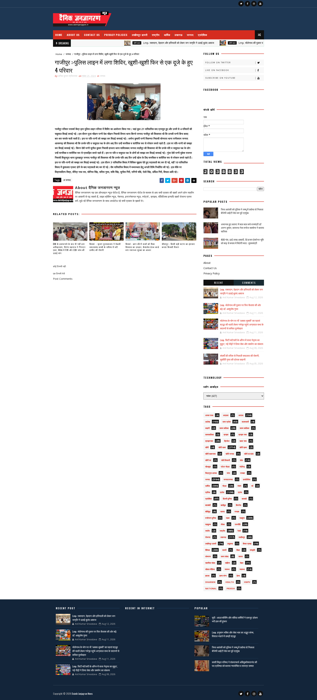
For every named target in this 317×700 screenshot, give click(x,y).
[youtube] (260, 3)
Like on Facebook (217, 70)
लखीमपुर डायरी (139, 35)
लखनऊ (179, 35)
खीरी (207, 447)
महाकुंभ (242, 518)
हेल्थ (238, 575)
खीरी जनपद (230, 453)
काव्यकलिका (209, 434)
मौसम (223, 524)
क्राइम (226, 434)
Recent (218, 282)
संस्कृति (252, 550)
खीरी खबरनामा (210, 453)
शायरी (224, 550)
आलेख (207, 421)
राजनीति (238, 524)
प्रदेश (222, 492)
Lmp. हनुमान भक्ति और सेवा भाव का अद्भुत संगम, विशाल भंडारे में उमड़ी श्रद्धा (233, 634)
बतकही (244, 498)
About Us (73, 35)
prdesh (231, 588)
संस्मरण (208, 556)
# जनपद (67, 180)
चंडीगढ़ (242, 466)
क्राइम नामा (242, 434)
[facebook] (247, 3)
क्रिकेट (226, 441)
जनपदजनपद (228, 479)
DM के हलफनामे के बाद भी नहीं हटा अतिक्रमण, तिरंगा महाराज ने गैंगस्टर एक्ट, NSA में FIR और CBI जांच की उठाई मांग (69, 248)
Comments (249, 282)
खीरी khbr (249, 453)
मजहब (237, 511)
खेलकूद (208, 466)
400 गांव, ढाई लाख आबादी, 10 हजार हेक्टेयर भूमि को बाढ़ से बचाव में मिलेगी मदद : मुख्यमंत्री (242, 241)
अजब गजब (209, 415)
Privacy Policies (115, 35)
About (207, 262)
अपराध (240, 415)
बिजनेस (238, 505)
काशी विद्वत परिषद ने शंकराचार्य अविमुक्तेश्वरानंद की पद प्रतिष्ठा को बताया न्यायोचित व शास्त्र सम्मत (234, 664)
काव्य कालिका (244, 428)
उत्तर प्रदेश (227, 421)
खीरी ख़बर (243, 447)
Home (58, 35)
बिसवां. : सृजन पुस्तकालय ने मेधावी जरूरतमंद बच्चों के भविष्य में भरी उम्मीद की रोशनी (105, 247)
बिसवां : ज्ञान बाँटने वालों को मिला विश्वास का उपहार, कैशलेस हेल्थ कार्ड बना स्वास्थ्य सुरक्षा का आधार (142, 247)
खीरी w (208, 460)
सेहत (241, 562)
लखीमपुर (242, 537)
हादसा (207, 575)
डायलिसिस (246, 479)
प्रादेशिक (202, 35)
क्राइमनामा (209, 441)
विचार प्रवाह (247, 543)
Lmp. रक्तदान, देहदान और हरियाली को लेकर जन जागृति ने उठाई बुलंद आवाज (163, 43)
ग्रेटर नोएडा (225, 466)
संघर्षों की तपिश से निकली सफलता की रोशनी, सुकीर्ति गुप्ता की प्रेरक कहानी (239, 357)
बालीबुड (223, 505)
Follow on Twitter (218, 62)
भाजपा (222, 511)
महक (227, 518)
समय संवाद (225, 556)
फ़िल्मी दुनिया (227, 498)
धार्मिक (167, 35)
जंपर (228, 473)
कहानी (207, 428)
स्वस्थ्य (227, 569)
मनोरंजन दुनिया (210, 518)
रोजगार (207, 537)
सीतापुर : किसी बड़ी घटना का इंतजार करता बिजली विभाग (178, 245)
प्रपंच (240, 492)
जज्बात (242, 473)
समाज (240, 556)
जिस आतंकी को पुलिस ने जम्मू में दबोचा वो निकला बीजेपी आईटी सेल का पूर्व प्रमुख (242, 211)
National (210, 588)
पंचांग (239, 485)
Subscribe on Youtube (220, 78)
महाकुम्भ (208, 524)
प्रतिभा (207, 492)
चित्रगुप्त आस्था (211, 473)
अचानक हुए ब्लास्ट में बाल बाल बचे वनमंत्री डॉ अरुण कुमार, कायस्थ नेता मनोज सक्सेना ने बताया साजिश (242, 227)
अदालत (225, 415)
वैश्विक (207, 550)
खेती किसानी (225, 460)
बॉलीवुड (207, 511)
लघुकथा (230, 543)
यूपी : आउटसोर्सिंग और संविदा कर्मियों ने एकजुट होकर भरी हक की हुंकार (235, 619)
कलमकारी (245, 421)
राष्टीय (207, 530)
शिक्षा (238, 550)
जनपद (190, 35)
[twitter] (241, 3)
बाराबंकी (208, 505)
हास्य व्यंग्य (223, 575)
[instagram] (254, 3)
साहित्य (227, 562)
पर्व (252, 485)
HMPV (247, 582)
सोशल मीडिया (210, 569)
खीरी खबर (121, 43)
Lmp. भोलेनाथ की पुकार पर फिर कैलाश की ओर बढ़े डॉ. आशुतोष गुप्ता (254, 43)
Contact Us (92, 35)
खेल (241, 460)
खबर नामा (243, 441)
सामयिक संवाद (210, 562)
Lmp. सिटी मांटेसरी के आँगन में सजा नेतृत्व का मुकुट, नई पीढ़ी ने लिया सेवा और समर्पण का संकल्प (241, 342)
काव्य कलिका (224, 428)
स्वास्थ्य (242, 569)
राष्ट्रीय (156, 35)
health (229, 582)
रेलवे (239, 530)
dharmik (210, 582)
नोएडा (224, 485)
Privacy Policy (211, 273)
